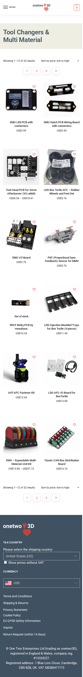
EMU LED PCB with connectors (21, 124)
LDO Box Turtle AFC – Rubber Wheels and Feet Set (62, 191)
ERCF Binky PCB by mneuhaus (21, 326)
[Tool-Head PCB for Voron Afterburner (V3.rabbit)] (21, 167)
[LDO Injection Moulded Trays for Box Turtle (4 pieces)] (62, 302)
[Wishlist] (34, 86)
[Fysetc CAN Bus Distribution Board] (62, 437)
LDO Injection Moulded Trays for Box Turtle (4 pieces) (61, 326)
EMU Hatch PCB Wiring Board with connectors (62, 124)
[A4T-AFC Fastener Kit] (21, 370)
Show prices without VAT (26, 563)
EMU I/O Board (21, 257)
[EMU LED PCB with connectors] (21, 99)
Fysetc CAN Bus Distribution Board (62, 462)
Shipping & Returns (15, 603)
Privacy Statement (15, 609)
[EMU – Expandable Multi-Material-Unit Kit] (21, 437)
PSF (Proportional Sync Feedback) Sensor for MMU (62, 259)
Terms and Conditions (17, 596)
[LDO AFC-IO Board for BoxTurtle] (62, 370)
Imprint (8, 627)
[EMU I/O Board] (21, 235)
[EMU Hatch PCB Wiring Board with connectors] (62, 99)
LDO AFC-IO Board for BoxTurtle (61, 394)
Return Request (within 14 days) (24, 634)
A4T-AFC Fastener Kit (21, 392)
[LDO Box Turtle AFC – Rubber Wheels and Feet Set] (62, 167)
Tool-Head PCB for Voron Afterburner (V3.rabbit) (21, 191)
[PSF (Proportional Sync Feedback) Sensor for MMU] (62, 235)
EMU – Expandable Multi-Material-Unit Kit (21, 462)
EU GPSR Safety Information (22, 620)
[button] (76, 7)
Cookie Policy (12, 615)
